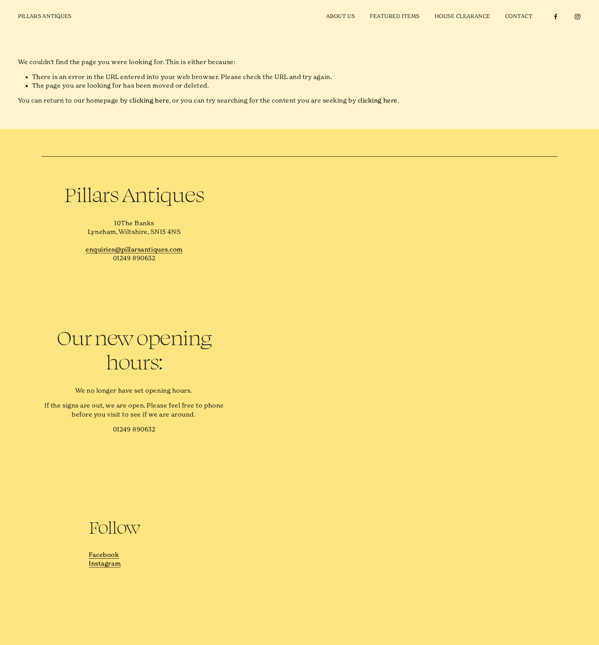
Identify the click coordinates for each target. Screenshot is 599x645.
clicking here (149, 100)
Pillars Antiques (45, 16)
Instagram (105, 563)
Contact (518, 16)
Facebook (104, 554)
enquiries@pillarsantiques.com (134, 249)
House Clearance (462, 16)
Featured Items (394, 16)
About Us (340, 16)
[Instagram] (577, 16)
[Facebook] (555, 16)
